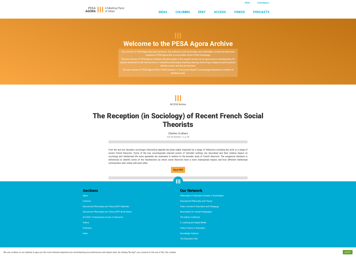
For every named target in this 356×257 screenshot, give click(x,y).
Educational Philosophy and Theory (196, 201)
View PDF (178, 170)
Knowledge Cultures (189, 233)
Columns (182, 12)
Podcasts (261, 12)
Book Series (107, 211)
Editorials (106, 206)
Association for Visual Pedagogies (196, 211)
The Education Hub (189, 238)
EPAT (202, 12)
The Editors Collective (190, 217)
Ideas (163, 12)
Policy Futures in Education (192, 228)
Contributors (263, 3)
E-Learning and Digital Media (193, 222)
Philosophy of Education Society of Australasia (201, 195)
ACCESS (220, 12)
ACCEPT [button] (347, 252)
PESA (247, 3)
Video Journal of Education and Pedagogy (199, 206)
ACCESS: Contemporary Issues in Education (103, 217)
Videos (239, 12)
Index (85, 233)
